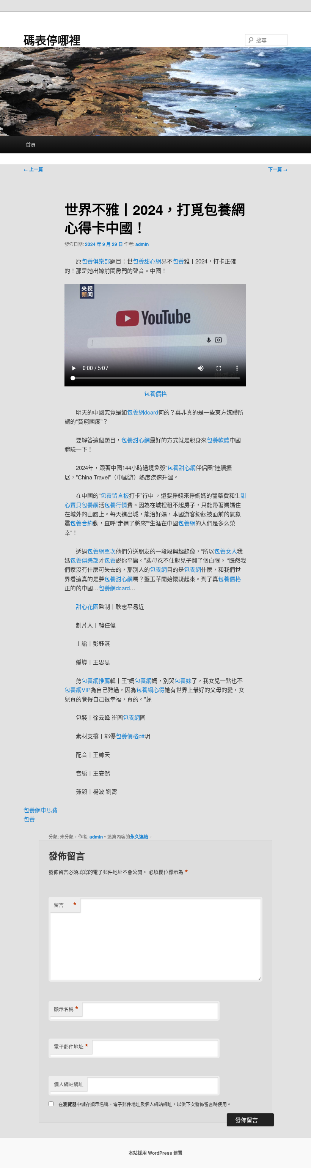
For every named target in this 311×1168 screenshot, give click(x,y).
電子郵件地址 (71, 1046)
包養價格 (155, 393)
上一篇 (33, 169)
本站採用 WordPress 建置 (155, 1152)
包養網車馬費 (41, 810)
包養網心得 (150, 690)
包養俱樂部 (96, 261)
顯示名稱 (66, 1009)
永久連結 (139, 836)
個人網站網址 (68, 1084)
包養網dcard (142, 412)
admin (142, 244)
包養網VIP (77, 690)
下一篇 (277, 169)
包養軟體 (218, 440)
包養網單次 (101, 551)
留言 (65, 905)
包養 (178, 261)
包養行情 (115, 505)
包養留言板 (115, 495)
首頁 (31, 144)
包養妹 (183, 680)
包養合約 (81, 523)
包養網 (186, 523)
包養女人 (225, 551)
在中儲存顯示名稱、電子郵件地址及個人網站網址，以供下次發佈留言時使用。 (144, 1104)
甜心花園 (87, 606)
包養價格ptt (130, 736)
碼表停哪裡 (52, 40)
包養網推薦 (96, 680)
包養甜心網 (147, 261)
